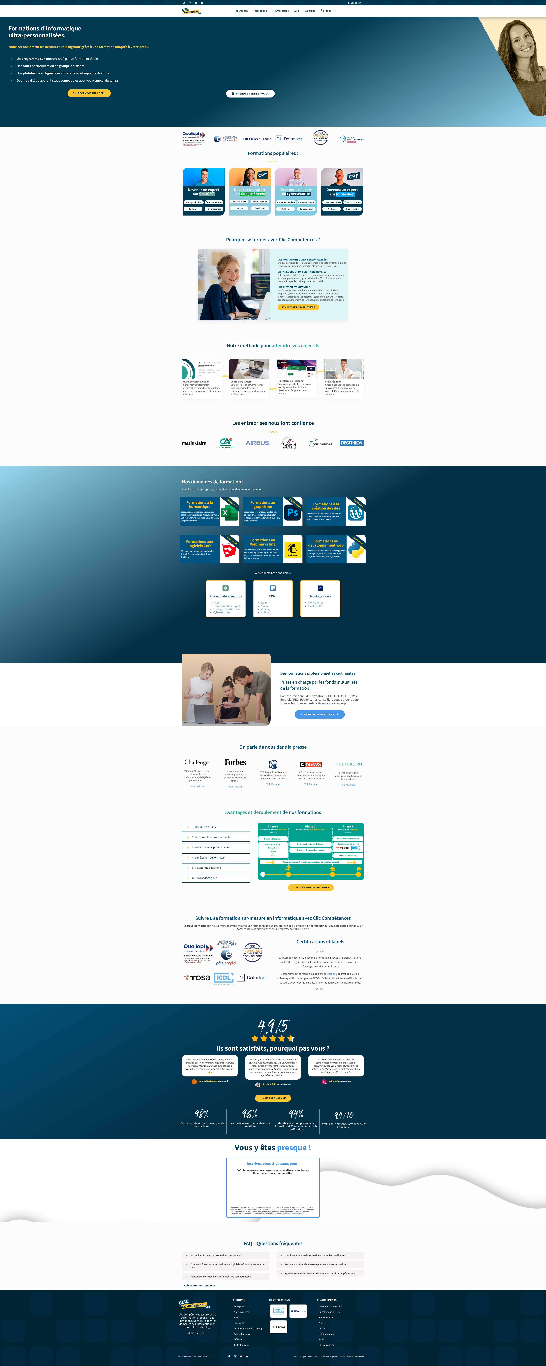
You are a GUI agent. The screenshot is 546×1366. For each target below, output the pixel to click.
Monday (265, 609)
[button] (216, 827)
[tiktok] (184, 3)
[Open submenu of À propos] (334, 11)
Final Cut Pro (315, 606)
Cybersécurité (221, 612)
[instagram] (190, 3)
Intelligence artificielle (226, 609)
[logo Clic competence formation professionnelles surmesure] (191, 9)
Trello (264, 603)
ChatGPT (218, 603)
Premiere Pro (316, 603)
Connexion (356, 2)
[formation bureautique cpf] (210, 498)
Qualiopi (331, 974)
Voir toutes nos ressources (200, 1286)
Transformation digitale (227, 606)
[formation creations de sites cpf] (336, 498)
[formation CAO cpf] (210, 535)
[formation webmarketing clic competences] (273, 535)
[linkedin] (201, 3)
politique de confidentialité (292, 1214)
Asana (264, 606)
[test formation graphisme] (273, 498)
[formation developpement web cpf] (336, 535)
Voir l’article (235, 786)
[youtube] (196, 3)
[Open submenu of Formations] (270, 11)
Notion (265, 612)
